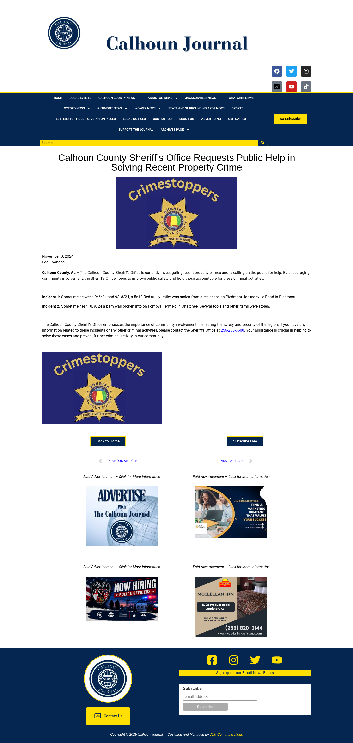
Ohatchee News (241, 98)
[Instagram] (306, 71)
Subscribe (192, 688)
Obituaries (237, 119)
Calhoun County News (116, 98)
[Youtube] (291, 86)
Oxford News (74, 108)
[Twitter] (291, 71)
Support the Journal (135, 129)
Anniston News (160, 98)
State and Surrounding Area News (196, 108)
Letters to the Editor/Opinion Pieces (86, 119)
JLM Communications (226, 734)
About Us (186, 119)
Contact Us (162, 119)
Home (58, 98)
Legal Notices (134, 119)
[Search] (263, 143)
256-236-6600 (232, 330)
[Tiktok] (306, 86)
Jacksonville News (200, 98)
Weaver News (145, 108)
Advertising (211, 119)
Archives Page (172, 129)
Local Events (80, 98)
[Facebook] (277, 71)
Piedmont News (109, 108)
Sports (237, 108)
